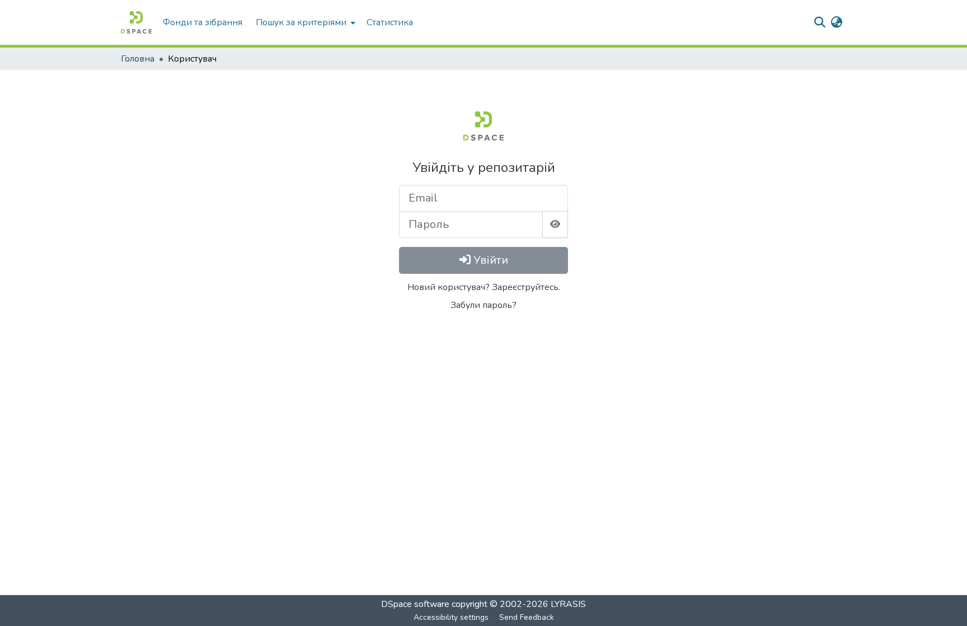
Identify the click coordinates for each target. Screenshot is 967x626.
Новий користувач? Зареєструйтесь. (483, 287)
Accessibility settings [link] (451, 617)
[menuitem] (304, 22)
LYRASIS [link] (568, 604)
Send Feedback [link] (526, 617)
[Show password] (555, 224)
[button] (136, 22)
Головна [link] (137, 59)
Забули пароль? (483, 305)
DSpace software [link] (415, 604)
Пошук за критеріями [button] (301, 22)
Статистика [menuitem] (390, 22)
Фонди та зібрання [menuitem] (202, 22)
